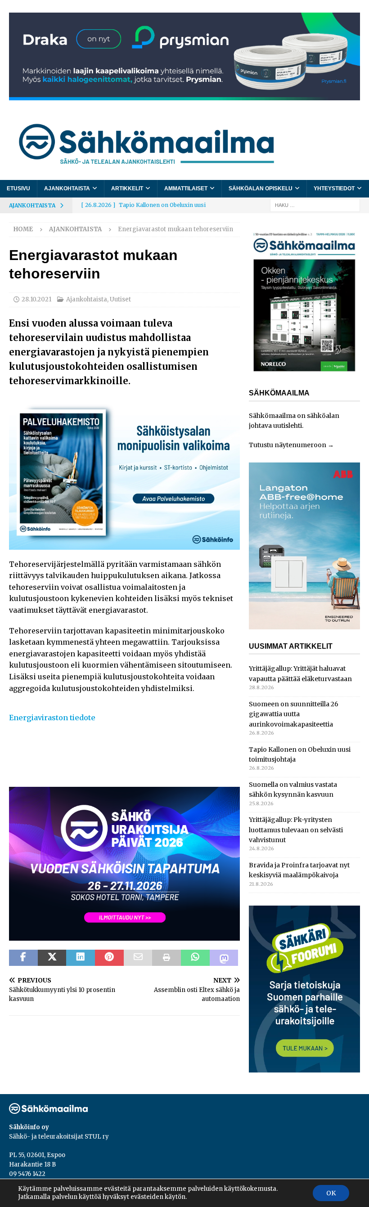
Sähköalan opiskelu (260, 188)
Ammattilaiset (185, 188)
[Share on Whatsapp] (195, 958)
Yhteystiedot (334, 188)
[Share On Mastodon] (224, 958)
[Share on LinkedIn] (80, 958)
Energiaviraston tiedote (52, 717)
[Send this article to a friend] (138, 958)
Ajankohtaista (67, 188)
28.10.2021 (36, 299)
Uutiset (120, 299)
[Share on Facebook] (23, 958)
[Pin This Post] (109, 958)
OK (331, 1193)
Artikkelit (127, 188)
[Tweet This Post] (52, 958)
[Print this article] (166, 958)
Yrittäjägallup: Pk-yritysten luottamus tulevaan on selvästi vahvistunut (296, 830)
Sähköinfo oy (29, 1127)
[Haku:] (315, 205)
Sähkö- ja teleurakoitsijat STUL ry (59, 1136)
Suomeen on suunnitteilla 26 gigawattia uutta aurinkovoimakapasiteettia (293, 714)
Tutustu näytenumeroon (287, 445)
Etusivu (18, 188)
